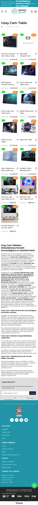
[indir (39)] (19, 411)
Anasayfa (5, 429)
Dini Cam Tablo (7, 480)
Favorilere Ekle (17, 54)
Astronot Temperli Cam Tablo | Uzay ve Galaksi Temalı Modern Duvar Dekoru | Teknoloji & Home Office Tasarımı (8, 55)
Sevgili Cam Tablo (7, 482)
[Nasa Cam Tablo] (28, 127)
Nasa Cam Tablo (26, 140)
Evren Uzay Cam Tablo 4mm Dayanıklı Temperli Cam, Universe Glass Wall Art (27, 83)
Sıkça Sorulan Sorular (9, 464)
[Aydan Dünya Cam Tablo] (28, 98)
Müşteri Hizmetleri (8, 461)
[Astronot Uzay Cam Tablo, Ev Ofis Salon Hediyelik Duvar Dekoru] (9, 184)
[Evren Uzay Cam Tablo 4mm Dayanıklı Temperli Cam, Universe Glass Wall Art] (28, 70)
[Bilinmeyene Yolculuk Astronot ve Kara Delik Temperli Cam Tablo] (9, 70)
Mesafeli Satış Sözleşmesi (10, 455)
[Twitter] (16, 420)
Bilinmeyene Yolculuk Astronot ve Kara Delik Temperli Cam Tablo (8, 83)
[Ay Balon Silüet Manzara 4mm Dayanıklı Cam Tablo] (28, 156)
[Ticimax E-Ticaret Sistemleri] (19, 503)
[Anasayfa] (3, 27)
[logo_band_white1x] (19, 496)
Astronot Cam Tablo (6, 141)
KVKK (4, 452)
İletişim (33, 3)
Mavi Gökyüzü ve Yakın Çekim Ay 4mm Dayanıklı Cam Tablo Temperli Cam (7, 169)
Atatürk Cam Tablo (8, 477)
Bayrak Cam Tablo (7, 475)
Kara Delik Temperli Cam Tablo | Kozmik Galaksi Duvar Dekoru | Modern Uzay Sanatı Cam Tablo (26, 55)
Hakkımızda (6, 432)
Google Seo (5, 493)
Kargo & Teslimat (7, 449)
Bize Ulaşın (5, 435)
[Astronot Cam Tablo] (9, 127)
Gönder (32, 393)
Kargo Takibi (6, 467)
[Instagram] (21, 420)
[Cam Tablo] (5, 27)
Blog (3, 438)
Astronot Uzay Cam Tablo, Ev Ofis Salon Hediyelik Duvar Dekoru (8, 198)
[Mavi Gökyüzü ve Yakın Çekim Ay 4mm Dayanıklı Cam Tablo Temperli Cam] (9, 156)
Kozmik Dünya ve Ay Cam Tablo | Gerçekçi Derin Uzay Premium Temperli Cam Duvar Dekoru (8, 227)
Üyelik (4, 446)
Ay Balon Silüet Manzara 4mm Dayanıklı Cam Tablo (25, 169)
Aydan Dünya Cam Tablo (27, 112)
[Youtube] (26, 420)
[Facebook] (12, 420)
